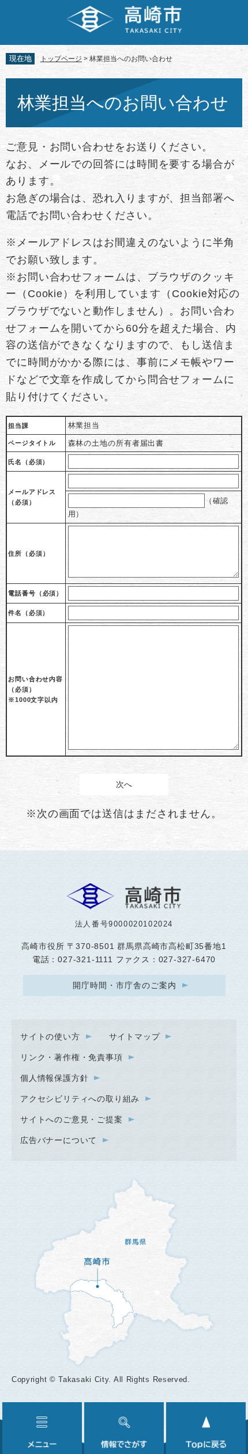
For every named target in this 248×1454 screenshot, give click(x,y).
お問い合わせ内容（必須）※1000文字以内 (35, 689)
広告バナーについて (58, 1140)
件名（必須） (28, 612)
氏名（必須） (28, 461)
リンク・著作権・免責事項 (71, 1057)
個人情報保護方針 (54, 1078)
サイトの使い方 (50, 1036)
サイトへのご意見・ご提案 (71, 1119)
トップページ (61, 59)
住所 (28, 553)
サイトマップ (134, 1036)
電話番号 (35, 593)
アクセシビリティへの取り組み (80, 1098)
